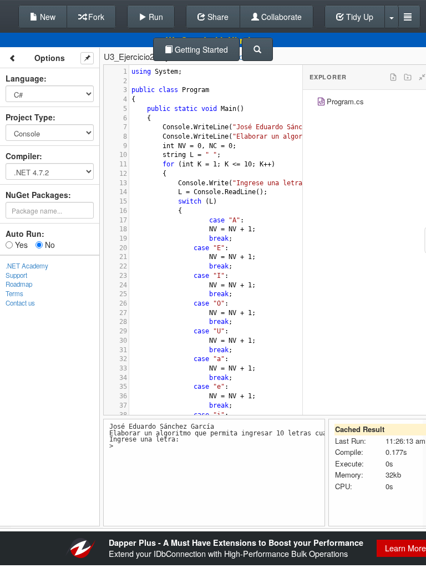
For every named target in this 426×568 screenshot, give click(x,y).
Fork (95, 16)
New (46, 16)
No (49, 244)
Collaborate (280, 16)
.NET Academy (27, 265)
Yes (20, 244)
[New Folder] (407, 77)
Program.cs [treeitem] (345, 101)
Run (154, 16)
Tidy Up (358, 16)
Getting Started (200, 49)
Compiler (22, 155)
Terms (14, 293)
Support (16, 275)
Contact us (20, 302)
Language (25, 78)
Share (217, 16)
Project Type (29, 117)
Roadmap (19, 284)
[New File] (393, 77)
